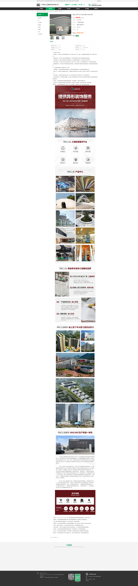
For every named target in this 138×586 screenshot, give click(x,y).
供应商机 (50, 8)
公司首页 (41, 8)
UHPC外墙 (40, 34)
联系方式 (96, 8)
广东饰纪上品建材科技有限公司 (59, 574)
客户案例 (87, 8)
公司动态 (78, 8)
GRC (39, 20)
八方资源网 (46, 577)
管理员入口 (53, 577)
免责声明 (49, 577)
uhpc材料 (39, 17)
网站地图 (56, 577)
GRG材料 (39, 22)
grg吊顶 (39, 24)
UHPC (39, 31)
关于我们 (68, 8)
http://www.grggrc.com (54, 537)
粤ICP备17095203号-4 (50, 574)
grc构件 (39, 27)
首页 (41, 11)
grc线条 (39, 29)
